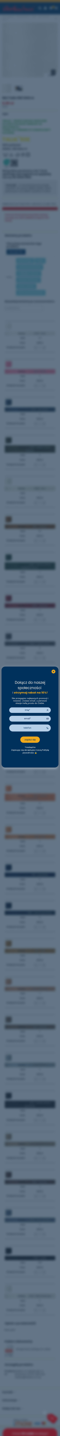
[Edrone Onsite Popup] (30, 718)
